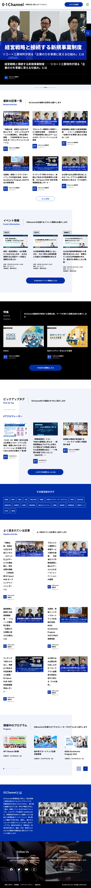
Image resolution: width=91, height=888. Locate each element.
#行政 (6, 511)
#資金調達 (32, 505)
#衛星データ (81, 505)
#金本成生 (80, 499)
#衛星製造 (71, 505)
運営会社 (37, 885)
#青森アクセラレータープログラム (56, 499)
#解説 (54, 505)
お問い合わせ (8, 885)
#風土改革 (33, 499)
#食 (26, 499)
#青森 (72, 499)
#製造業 (62, 505)
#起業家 (16, 505)
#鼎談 (6, 499)
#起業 (24, 505)
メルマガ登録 (73, 4)
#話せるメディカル (44, 505)
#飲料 (13, 499)
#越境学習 (8, 505)
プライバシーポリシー (27, 885)
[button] (85, 768)
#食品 (20, 499)
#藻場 (13, 511)
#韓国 (41, 499)
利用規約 (16, 885)
